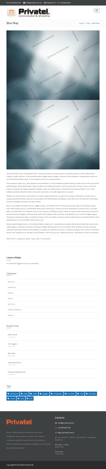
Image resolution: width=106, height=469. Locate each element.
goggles (45, 394)
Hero (10, 293)
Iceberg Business (14, 362)
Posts (88, 23)
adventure (14, 394)
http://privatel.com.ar (66, 432)
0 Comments (45, 239)
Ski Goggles (12, 344)
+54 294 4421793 (14, 3)
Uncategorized (14, 310)
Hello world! (12, 334)
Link (9, 298)
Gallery (11, 287)
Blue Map (11, 353)
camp (26, 394)
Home (81, 23)
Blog (27, 239)
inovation (71, 394)
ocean (12, 398)
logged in (20, 263)
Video (10, 315)
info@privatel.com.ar (33, 3)
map (37, 239)
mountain (92, 394)
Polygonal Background (16, 372)
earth (35, 394)
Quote (10, 304)
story (22, 398)
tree (31, 398)
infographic (58, 394)
